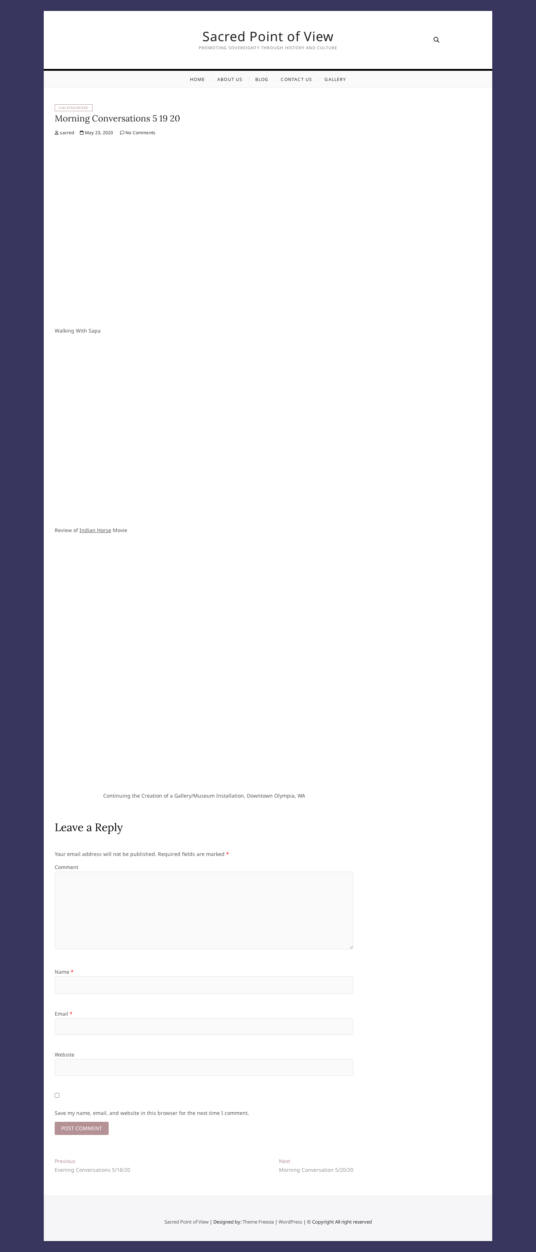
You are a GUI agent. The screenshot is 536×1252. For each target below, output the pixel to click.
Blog (262, 79)
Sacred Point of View (268, 36)
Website (64, 1054)
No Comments (139, 132)
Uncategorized (74, 107)
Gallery (335, 79)
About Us (230, 79)
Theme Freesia (258, 1221)
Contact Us (296, 79)
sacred (66, 132)
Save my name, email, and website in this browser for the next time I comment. (152, 1112)
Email (64, 1013)
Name (64, 971)
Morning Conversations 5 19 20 (117, 118)
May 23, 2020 (98, 132)
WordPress (290, 1221)
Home (197, 79)
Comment (66, 867)
